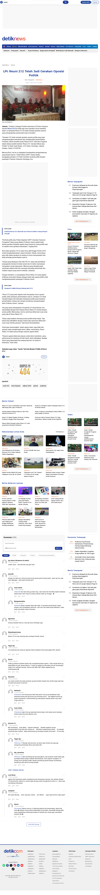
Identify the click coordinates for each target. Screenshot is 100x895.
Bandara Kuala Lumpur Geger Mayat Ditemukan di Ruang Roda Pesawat (55, 474)
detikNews (5, 65)
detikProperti (31, 873)
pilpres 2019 (27, 386)
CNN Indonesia (89, 854)
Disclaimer (72, 871)
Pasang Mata (56, 856)
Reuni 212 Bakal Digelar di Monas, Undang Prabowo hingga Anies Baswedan (15, 418)
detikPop (41, 873)
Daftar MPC (85, 2)
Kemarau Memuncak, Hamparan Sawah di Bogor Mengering (91, 246)
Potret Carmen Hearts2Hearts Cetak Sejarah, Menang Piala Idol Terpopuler (9, 501)
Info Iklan (71, 866)
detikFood (42, 856)
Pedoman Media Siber (75, 856)
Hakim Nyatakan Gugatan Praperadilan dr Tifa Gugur (85, 552)
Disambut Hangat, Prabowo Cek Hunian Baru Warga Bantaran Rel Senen (84, 206)
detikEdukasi (31, 856)
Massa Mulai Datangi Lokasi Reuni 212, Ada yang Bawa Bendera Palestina (16, 424)
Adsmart (6, 50)
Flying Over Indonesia (58, 875)
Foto (84, 46)
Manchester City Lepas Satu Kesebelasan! (55, 451)
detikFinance (31, 859)
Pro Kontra (69, 46)
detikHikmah (42, 871)
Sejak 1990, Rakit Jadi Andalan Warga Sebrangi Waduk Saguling (74, 270)
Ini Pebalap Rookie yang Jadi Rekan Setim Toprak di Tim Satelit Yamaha (24, 501)
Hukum (41, 46)
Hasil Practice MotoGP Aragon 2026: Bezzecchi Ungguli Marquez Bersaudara (40, 523)
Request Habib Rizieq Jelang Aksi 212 (18, 288)
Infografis (78, 46)
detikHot (30, 863)
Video (89, 46)
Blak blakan (60, 46)
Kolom (53, 46)
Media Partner (72, 863)
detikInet (30, 861)
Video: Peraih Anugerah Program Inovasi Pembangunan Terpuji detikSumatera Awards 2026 (90, 435)
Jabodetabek (22, 46)
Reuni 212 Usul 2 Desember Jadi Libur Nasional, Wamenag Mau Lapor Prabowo (17, 406)
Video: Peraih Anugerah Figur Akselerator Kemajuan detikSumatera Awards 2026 (72, 434)
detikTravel (42, 854)
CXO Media (88, 866)
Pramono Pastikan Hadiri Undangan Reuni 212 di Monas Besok (50, 406)
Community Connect (58, 883)
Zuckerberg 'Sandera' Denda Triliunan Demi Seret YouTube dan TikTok (42, 501)
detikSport (30, 866)
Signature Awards (57, 863)
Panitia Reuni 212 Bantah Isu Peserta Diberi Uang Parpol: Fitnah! (25, 233)
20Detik (41, 866)
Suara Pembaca (33, 50)
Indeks (94, 46)
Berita (14, 46)
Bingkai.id (55, 871)
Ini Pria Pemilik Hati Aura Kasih (32, 451)
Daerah (22, 50)
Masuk (95, 2)
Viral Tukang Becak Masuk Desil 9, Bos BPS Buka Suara (57, 500)
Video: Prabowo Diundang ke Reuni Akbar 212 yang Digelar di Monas (50, 412)
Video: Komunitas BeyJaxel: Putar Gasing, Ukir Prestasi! (90, 457)
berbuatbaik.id (56, 854)
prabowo (43, 386)
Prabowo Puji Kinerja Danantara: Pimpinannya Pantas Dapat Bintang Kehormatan (84, 545)
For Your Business (57, 878)
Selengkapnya (60, 431)
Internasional (32, 46)
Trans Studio (55, 868)
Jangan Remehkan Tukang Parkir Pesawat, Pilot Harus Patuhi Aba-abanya (25, 522)
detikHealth (42, 859)
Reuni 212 (11, 128)
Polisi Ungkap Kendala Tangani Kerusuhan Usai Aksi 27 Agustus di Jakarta (84, 214)
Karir (70, 859)
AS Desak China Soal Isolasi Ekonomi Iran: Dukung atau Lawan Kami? (85, 559)
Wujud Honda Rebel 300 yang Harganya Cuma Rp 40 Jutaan (11, 473)
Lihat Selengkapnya (82, 221)
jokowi (35, 386)
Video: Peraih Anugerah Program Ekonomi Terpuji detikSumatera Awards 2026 (74, 459)
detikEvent (55, 861)
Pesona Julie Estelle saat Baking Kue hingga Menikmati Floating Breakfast (8, 522)
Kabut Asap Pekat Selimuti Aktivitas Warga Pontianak (90, 269)
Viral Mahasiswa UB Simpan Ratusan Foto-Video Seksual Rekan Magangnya (11, 452)
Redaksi (71, 854)
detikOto (30, 871)
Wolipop (41, 861)
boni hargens (16, 386)
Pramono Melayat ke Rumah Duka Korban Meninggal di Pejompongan (84, 187)
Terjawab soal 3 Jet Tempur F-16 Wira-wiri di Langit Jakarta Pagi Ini (33, 474)
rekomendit (55, 880)
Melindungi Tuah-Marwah (64, 50)
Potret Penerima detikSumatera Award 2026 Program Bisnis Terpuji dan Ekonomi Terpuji (75, 249)
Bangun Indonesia (81, 50)
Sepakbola (31, 868)
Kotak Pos (71, 861)
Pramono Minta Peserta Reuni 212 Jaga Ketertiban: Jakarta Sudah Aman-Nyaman (48, 418)
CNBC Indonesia (89, 856)
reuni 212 (6, 386)
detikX (47, 46)
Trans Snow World (57, 866)
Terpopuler (15, 50)
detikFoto (41, 868)
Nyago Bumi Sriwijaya (47, 50)
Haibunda (88, 859)
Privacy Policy (72, 868)
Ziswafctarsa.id (56, 873)
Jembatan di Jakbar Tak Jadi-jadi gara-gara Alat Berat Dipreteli (84, 200)
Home (9, 46)
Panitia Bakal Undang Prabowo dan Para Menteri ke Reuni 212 (15, 412)
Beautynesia (88, 861)
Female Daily (88, 863)
